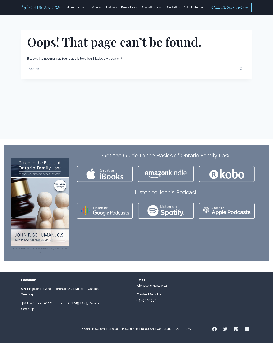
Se (23, 294)
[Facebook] (214, 329)
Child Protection (194, 7)
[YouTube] (247, 329)
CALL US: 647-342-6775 (229, 7)
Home (70, 7)
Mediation (173, 7)
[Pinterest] (236, 329)
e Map (29, 294)
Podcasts (112, 7)
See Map (27, 309)
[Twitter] (225, 329)
